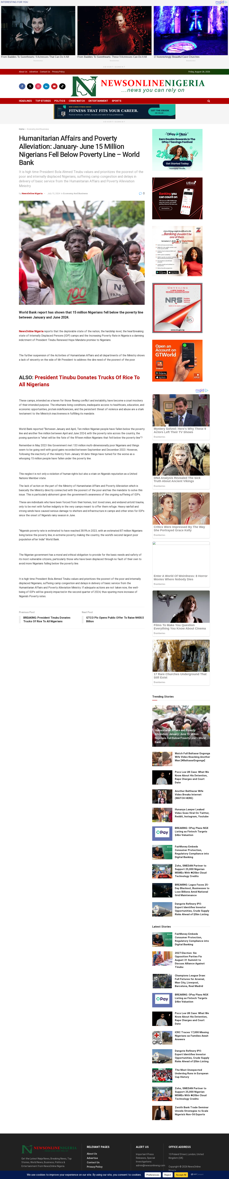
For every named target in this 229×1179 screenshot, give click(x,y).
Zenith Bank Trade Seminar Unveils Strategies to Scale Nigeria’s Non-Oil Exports (192, 1111)
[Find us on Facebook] (22, 86)
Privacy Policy (58, 72)
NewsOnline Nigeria (32, 193)
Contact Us (45, 72)
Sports (116, 101)
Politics (59, 101)
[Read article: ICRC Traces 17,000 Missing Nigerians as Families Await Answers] (162, 1038)
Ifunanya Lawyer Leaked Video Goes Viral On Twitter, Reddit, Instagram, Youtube (192, 813)
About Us (23, 72)
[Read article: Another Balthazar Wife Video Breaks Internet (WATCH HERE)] (162, 796)
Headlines (25, 101)
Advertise (33, 72)
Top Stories (43, 101)
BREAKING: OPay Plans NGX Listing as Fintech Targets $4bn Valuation (191, 832)
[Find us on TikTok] (62, 86)
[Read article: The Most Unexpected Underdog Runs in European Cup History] (162, 1075)
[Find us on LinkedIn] (46, 86)
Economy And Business (38, 129)
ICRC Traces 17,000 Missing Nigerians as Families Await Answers (192, 1036)
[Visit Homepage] (138, 86)
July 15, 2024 (53, 193)
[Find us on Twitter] (30, 86)
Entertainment (98, 101)
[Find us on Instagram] (38, 86)
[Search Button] (209, 101)
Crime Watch (77, 101)
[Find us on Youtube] (54, 86)
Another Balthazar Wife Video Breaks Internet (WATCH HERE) (189, 795)
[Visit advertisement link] (114, 111)
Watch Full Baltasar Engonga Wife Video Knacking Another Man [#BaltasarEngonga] (192, 757)
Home (21, 129)
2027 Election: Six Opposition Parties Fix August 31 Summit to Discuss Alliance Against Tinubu (190, 960)
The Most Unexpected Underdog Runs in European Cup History (191, 1073)
